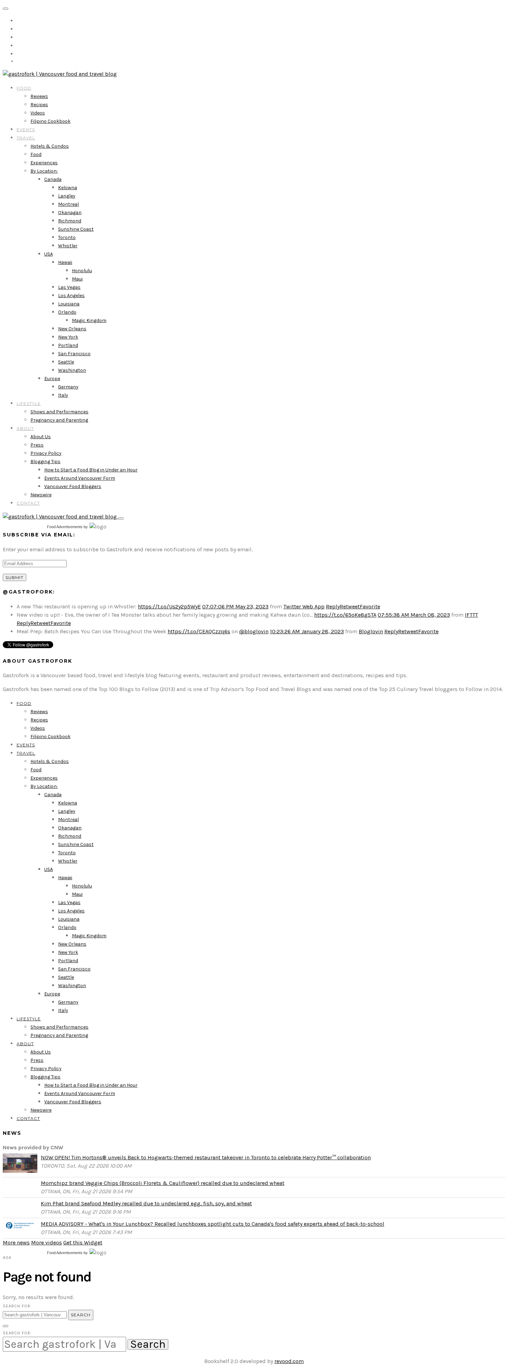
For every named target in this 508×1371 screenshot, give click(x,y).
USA (48, 254)
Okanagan (70, 212)
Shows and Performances (59, 412)
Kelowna (67, 188)
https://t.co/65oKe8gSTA (345, 614)
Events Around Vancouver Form (79, 478)
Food (24, 88)
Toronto (67, 237)
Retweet (350, 606)
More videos (46, 1242)
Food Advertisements (65, 527)
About (25, 428)
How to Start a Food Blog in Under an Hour (91, 470)
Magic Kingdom (89, 320)
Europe (52, 378)
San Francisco (74, 354)
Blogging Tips (45, 461)
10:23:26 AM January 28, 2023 (307, 631)
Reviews (39, 96)
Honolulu (82, 271)
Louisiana (68, 304)
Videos (37, 113)
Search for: (17, 1306)
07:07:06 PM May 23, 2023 (235, 606)
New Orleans (72, 329)
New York (68, 337)
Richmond (69, 221)
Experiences (44, 163)
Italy (63, 395)
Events (26, 129)
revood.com (289, 1361)
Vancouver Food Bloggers (72, 486)
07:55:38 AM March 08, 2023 (414, 614)
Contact (28, 503)
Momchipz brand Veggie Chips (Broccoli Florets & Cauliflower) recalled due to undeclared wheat (162, 1183)
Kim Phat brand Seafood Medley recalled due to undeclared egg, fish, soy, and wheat (146, 1203)
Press (37, 445)
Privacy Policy (46, 453)
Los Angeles (71, 295)
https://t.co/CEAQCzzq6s (199, 631)
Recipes (39, 105)
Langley (66, 196)
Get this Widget (82, 1242)
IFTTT (471, 614)
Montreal (68, 204)
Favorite (370, 606)
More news (16, 1242)
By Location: (44, 171)
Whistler (67, 246)
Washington (72, 370)
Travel (26, 137)
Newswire (40, 495)
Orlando (67, 312)
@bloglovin (254, 631)
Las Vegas (69, 287)
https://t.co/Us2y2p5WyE (169, 606)
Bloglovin (371, 631)
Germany (68, 387)
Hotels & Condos (49, 146)
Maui (77, 279)
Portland (68, 345)
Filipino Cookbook (50, 121)
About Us (40, 437)
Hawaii (65, 262)
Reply (333, 606)
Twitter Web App (303, 606)
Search (81, 1314)
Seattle (66, 362)
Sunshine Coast (76, 229)
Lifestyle (29, 403)
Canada (53, 179)
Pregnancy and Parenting (59, 420)
